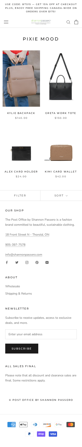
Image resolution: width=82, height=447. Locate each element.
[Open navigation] (6, 22)
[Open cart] (76, 22)
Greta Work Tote (60, 113)
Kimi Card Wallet (61, 171)
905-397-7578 (15, 245)
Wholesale (12, 286)
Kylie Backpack (21, 113)
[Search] (68, 22)
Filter (20, 195)
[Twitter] (16, 262)
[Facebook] (6, 262)
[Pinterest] (36, 262)
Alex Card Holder (21, 171)
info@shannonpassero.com (23, 255)
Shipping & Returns (18, 293)
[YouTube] (47, 262)
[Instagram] (26, 262)
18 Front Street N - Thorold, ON (27, 235)
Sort (59, 195)
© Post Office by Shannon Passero (41, 399)
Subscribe (22, 348)
